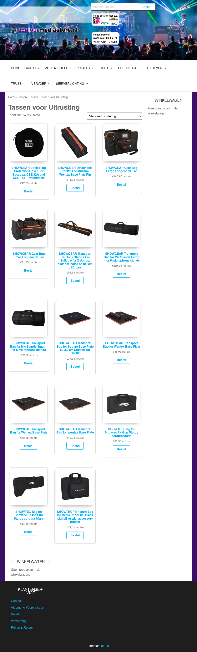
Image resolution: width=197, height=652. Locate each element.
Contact (16, 601)
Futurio (104, 646)
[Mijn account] (183, 30)
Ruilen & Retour (22, 627)
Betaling (16, 614)
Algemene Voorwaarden (27, 607)
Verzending (19, 621)
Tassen (22, 97)
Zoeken (147, 6)
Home (12, 97)
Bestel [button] (28, 191)
